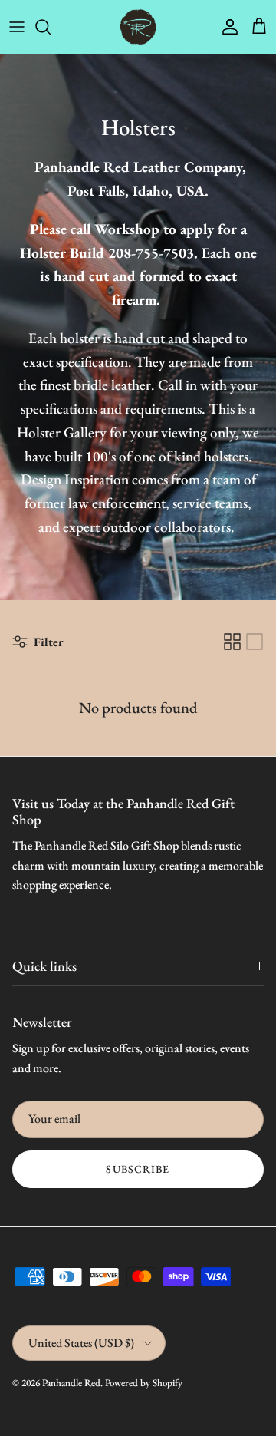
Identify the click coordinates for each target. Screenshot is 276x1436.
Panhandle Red (71, 1382)
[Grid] (232, 641)
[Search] (50, 27)
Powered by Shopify (143, 1382)
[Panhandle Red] (138, 27)
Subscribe (137, 1169)
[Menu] (17, 27)
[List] (254, 641)
